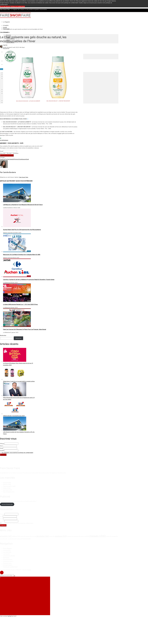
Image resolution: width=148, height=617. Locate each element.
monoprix (108, 536)
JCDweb (28, 570)
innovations (70, 536)
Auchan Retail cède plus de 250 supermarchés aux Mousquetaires (22, 229)
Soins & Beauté (4, 32)
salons (13, 538)
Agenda (5, 45)
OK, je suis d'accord (5, 6)
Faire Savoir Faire (23, 177)
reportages (3, 538)
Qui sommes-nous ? (8, 561)
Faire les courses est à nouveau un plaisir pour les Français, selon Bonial (24, 329)
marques (6, 140)
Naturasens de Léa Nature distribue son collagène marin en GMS (21, 254)
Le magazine (6, 22)
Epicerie (7, 484)
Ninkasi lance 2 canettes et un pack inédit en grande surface (19, 381)
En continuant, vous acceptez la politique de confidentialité (17, 452)
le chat (2, 140)
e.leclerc (52, 536)
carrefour (29, 536)
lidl (87, 536)
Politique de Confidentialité (17, 6)
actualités (6, 536)
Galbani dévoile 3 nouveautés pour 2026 (14, 415)
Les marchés (6, 554)
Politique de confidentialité (10, 567)
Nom (1, 446)
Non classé (7, 490)
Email (1, 151)
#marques (15, 153)
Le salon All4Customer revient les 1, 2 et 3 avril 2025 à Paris (20, 304)
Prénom (2, 443)
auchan (22, 536)
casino (34, 536)
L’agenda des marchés (9, 556)
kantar (82, 536)
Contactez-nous (7, 563)
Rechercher (3, 335)
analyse (16, 536)
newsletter (115, 536)
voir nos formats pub (7, 504)
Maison (7, 488)
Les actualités (7, 550)
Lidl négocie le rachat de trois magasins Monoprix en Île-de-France (23, 204)
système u (19, 538)
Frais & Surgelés (9, 486)
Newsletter (6, 48)
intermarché (77, 536)
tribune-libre (27, 538)
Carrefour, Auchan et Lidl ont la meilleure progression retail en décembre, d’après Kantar (28, 279)
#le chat (9, 153)
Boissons (8, 35)
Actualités (6, 25)
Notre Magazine (7, 548)
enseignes (61, 536)
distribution (42, 536)
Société (2, 450)
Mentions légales (7, 565)
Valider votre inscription (7, 155)
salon (9, 538)
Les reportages (7, 552)
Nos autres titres (7, 559)
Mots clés (2, 153)
